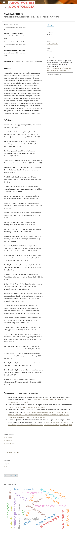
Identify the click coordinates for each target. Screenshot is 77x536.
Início (5, 8)
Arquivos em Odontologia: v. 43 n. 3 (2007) (58, 425)
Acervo (12, 8)
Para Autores (8, 441)
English (6, 464)
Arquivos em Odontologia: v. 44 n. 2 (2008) (30, 407)
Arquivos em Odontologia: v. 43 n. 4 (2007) (31, 417)
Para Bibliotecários (9, 444)
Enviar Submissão (11, 476)
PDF (51, 25)
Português (7, 467)
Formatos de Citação (54, 74)
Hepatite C (11, 407)
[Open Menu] (4, 2)
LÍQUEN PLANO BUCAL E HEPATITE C (44, 400)
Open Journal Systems (11, 452)
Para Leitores (8, 438)
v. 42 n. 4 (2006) (21, 8)
